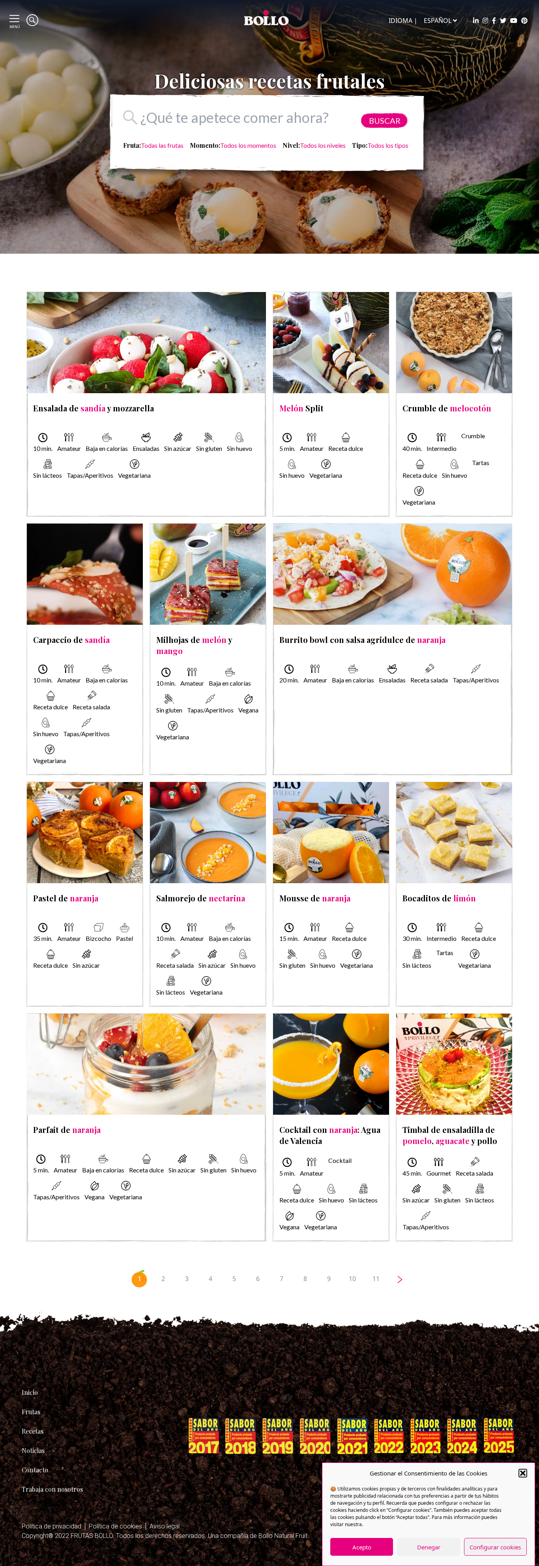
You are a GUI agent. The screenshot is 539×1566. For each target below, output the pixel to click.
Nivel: (291, 145)
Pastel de (65, 898)
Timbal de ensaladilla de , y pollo (449, 1135)
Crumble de (446, 408)
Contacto (35, 1470)
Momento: (205, 145)
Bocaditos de (439, 898)
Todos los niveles (323, 145)
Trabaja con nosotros (52, 1489)
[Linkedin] (476, 20)
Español (437, 20)
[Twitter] (503, 20)
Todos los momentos (248, 145)
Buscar (385, 120)
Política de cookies (115, 1526)
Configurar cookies (495, 1547)
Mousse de (314, 898)
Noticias (33, 1450)
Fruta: (132, 145)
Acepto (361, 1547)
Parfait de (67, 1129)
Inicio (30, 1392)
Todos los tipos (387, 145)
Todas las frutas (162, 145)
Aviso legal (165, 1526)
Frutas (31, 1412)
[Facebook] (494, 20)
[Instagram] (485, 20)
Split (301, 408)
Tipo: (359, 145)
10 (352, 1278)
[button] (523, 1473)
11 (376, 1278)
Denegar (428, 1547)
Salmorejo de (200, 898)
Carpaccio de (71, 639)
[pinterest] (524, 20)
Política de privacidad (51, 1526)
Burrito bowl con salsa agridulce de (362, 639)
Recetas (32, 1431)
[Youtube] (513, 20)
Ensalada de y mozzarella (93, 408)
